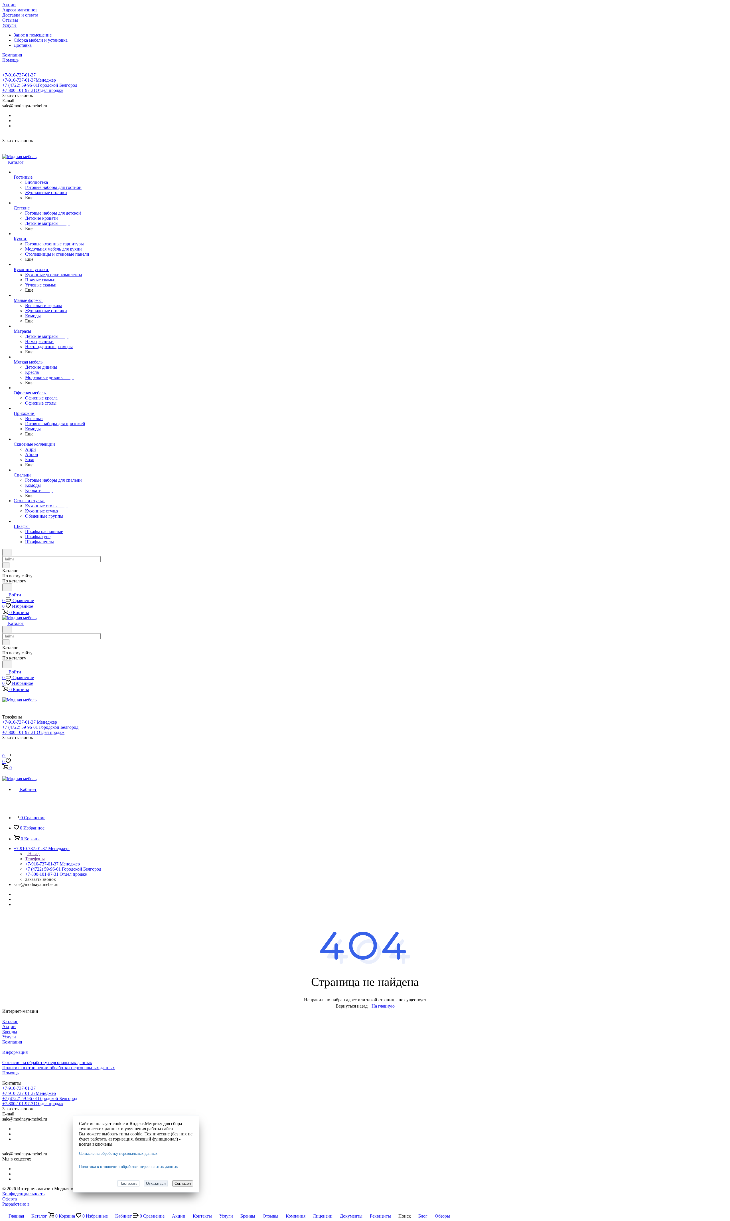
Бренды (9, 1031)
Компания (12, 1042)
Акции (9, 1026)
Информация (15, 1052)
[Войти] (4, 750)
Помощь (10, 1072)
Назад (33, 853)
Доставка (23, 45)
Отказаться (156, 1183)
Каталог (10, 1021)
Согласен (183, 1183)
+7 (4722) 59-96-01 (39, 85)
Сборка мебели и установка (41, 40)
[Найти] (7, 587)
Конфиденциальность (23, 1193)
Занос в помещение (33, 35)
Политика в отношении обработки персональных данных (128, 1167)
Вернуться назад (352, 1006)
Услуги (9, 1036)
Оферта (9, 1198)
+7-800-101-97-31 (32, 90)
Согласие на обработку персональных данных (118, 1153)
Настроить (128, 1183)
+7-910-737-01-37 (19, 74)
